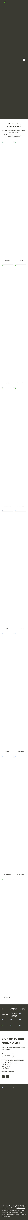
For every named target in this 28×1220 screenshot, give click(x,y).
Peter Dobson (7, 260)
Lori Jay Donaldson (20, 874)
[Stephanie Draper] (7, 813)
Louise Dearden (21, 383)
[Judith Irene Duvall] (7, 936)
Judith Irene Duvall (7, 997)
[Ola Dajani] (20, 199)
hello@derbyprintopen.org (8, 1071)
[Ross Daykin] (7, 322)
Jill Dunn (7, 628)
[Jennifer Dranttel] (20, 691)
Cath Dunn (7, 751)
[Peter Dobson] (7, 199)
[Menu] (24, 59)
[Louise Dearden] (20, 322)
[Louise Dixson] (7, 445)
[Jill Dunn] (7, 568)
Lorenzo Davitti (20, 505)
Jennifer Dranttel (21, 751)
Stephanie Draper (7, 874)
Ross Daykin (7, 383)
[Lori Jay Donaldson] (20, 813)
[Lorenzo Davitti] (20, 445)
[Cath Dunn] (7, 691)
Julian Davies (20, 628)
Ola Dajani (21, 260)
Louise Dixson (7, 505)
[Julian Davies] (20, 568)
